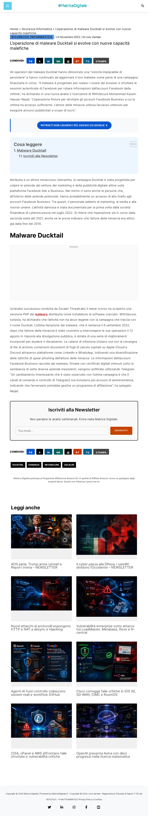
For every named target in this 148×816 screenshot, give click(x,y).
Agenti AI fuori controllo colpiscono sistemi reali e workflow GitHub (38, 692)
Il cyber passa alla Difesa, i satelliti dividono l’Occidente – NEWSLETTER (104, 565)
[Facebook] (86, 807)
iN (48, 61)
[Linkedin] (61, 807)
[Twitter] (49, 807)
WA (58, 61)
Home (14, 29)
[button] (142, 6)
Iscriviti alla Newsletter (40, 156)
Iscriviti (121, 430)
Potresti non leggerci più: (74, 125)
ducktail (17, 464)
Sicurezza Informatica (37, 29)
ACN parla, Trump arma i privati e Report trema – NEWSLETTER (36, 565)
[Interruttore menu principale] (8, 6)
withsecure (52, 464)
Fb (30, 61)
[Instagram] (74, 807)
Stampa (101, 61)
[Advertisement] (74, 275)
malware (41, 314)
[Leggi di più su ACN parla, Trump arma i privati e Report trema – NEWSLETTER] (41, 531)
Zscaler (69, 464)
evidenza (34, 464)
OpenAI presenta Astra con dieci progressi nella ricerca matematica (103, 754)
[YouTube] (98, 807)
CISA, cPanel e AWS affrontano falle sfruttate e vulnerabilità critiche (39, 754)
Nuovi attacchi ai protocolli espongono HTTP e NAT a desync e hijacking (41, 627)
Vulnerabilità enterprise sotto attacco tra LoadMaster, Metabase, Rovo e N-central (105, 629)
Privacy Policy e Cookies (90, 799)
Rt (77, 61)
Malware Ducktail (31, 150)
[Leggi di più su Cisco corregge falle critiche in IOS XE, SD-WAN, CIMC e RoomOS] (106, 662)
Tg (87, 61)
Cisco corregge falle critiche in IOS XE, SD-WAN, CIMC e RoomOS (106, 692)
